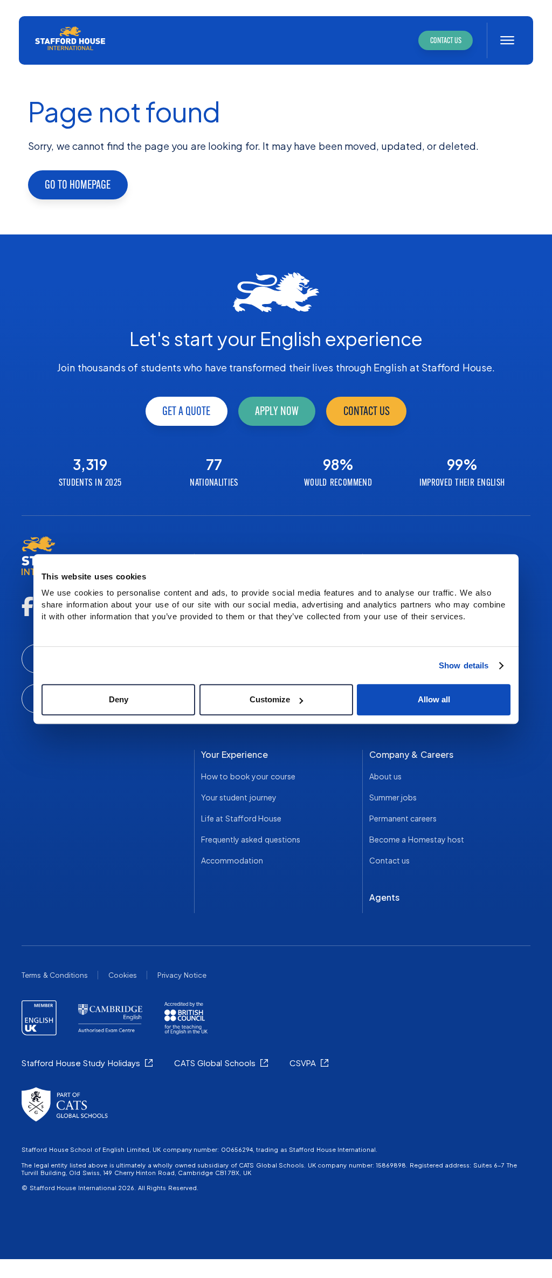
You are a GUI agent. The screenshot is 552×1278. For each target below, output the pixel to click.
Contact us (366, 411)
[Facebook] (27, 606)
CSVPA (302, 1063)
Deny (118, 699)
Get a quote (186, 411)
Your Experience (234, 754)
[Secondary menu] (507, 40)
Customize (270, 699)
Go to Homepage (78, 184)
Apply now (277, 411)
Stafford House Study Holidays (81, 1063)
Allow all (434, 699)
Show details (464, 665)
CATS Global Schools (215, 1063)
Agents (384, 897)
